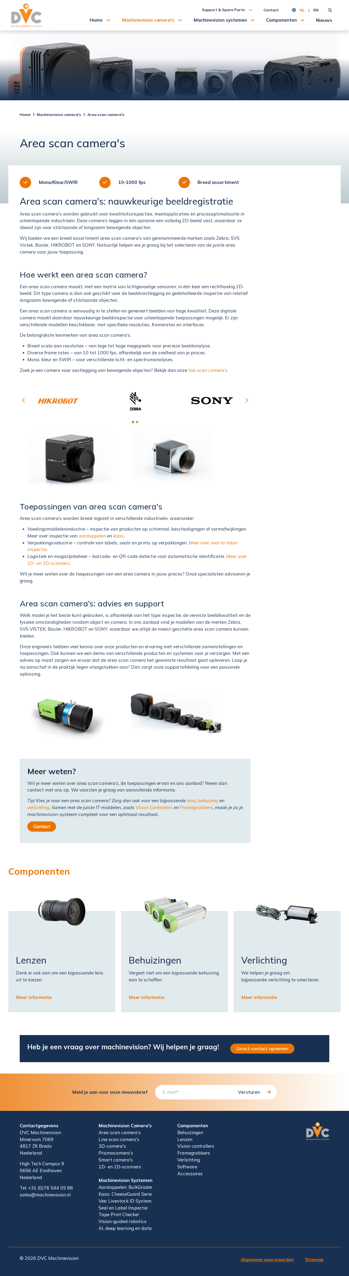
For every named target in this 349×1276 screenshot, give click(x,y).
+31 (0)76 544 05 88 (50, 1188)
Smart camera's (116, 1160)
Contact (271, 10)
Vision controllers (195, 1146)
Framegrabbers (196, 807)
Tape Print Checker (119, 1214)
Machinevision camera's (148, 20)
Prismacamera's (116, 1153)
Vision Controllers (154, 807)
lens (191, 800)
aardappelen (92, 536)
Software (187, 1167)
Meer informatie (34, 997)
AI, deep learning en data (125, 1228)
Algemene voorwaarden (267, 1259)
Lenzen (184, 1139)
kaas (118, 536)
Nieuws (324, 20)
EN (315, 10)
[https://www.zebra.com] (135, 400)
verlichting (38, 807)
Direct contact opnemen (262, 1048)
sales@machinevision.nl (45, 1195)
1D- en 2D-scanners (120, 1167)
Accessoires (190, 1173)
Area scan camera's (105, 114)
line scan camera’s (207, 370)
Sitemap (314, 1259)
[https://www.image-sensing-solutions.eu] (212, 400)
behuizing (208, 800)
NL (302, 10)
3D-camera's (112, 1146)
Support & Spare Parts (223, 9)
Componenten (281, 20)
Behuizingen (190, 1132)
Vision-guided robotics (122, 1221)
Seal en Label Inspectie (123, 1208)
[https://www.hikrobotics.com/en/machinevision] (58, 400)
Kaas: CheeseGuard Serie (125, 1194)
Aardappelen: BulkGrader (125, 1187)
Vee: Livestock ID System (125, 1201)
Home (96, 20)
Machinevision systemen (220, 20)
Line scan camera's (119, 1139)
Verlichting (188, 1160)
